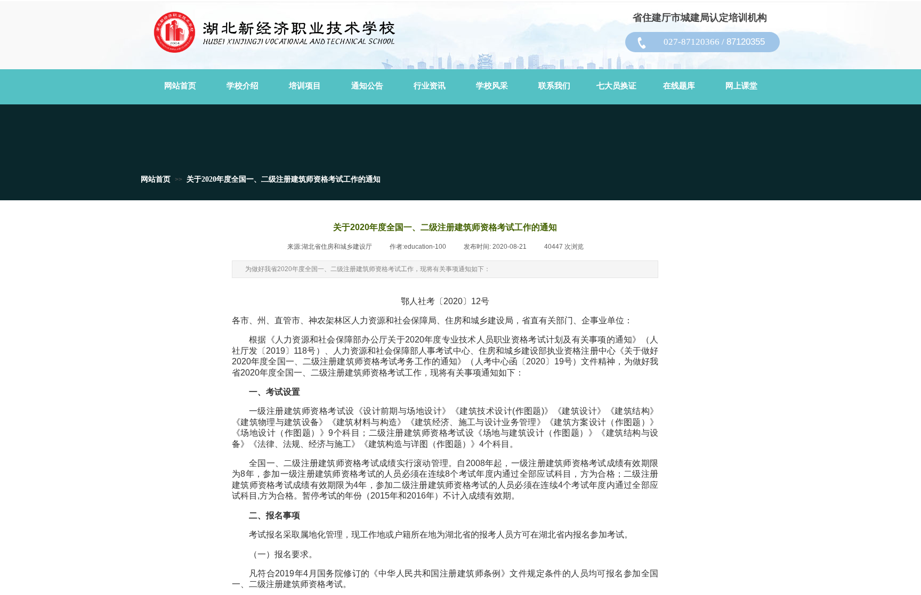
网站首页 (156, 179)
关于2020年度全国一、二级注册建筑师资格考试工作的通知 (284, 179)
